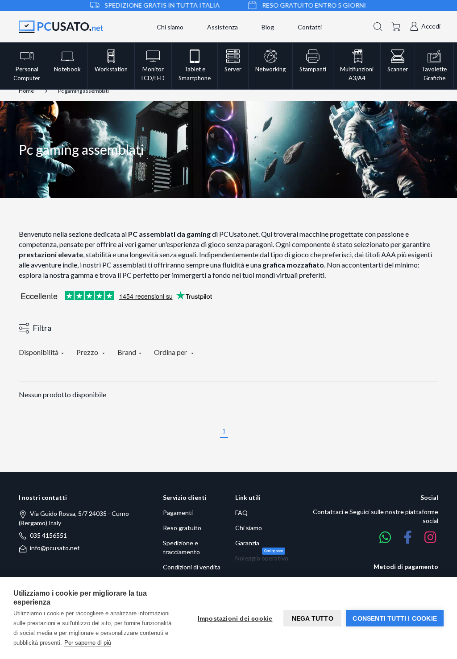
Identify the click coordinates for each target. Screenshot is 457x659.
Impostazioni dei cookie (235, 618)
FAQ (241, 512)
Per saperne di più (87, 642)
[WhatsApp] (385, 537)
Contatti (310, 27)
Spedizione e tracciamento (181, 547)
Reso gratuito (182, 527)
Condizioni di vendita (191, 567)
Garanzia (247, 543)
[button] (378, 25)
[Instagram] (430, 537)
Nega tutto (312, 618)
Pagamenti (178, 512)
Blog (268, 27)
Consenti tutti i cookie (395, 618)
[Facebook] (407, 537)
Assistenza (222, 27)
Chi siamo (170, 27)
